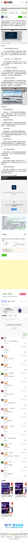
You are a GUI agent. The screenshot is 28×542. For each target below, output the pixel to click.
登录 (14, 328)
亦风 (5, 355)
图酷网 (12, 534)
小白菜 (5, 373)
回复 (25, 343)
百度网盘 (4, 255)
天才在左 (6, 364)
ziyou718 (6, 399)
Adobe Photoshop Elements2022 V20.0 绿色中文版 (15, 218)
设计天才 (6, 408)
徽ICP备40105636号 (10, 536)
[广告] (14, 522)
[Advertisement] (14, 274)
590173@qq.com (16, 223)
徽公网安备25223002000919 (22, 536)
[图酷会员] (14, 307)
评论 (13, 251)
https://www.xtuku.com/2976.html (13, 219)
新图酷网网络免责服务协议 (19, 228)
